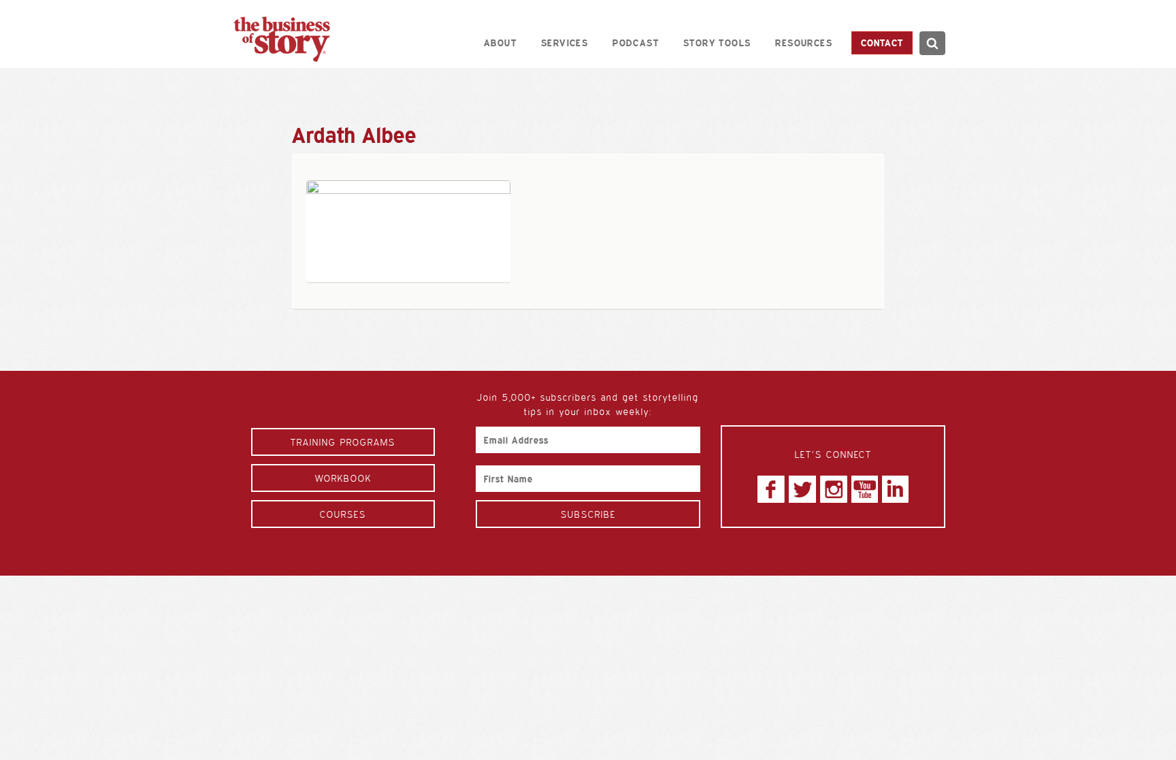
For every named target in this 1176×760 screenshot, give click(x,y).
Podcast (635, 42)
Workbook (343, 478)
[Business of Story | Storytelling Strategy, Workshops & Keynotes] (282, 39)
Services (564, 42)
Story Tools (717, 42)
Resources (803, 42)
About (500, 42)
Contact (882, 42)
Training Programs (343, 442)
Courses (343, 514)
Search (932, 43)
